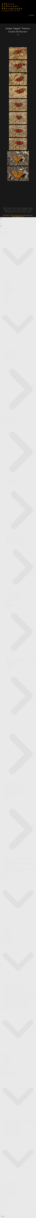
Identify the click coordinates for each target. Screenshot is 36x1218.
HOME (4, 208)
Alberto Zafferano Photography (12, 7)
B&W (19, 210)
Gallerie (10, 208)
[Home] (18, 34)
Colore (29, 210)
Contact (29, 211)
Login (24, 211)
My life (20, 211)
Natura (19, 208)
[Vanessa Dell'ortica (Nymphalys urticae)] (18, 158)
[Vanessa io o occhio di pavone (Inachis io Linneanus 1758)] (18, 53)
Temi (14, 208)
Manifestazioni (7, 210)
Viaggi (30, 208)
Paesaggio (24, 208)
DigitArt (24, 210)
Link (15, 211)
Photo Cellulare (9, 211)
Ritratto (15, 210)
